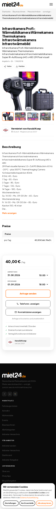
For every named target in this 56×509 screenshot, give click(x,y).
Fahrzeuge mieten (9, 406)
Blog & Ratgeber (9, 481)
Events (5, 420)
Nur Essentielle (27, 503)
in (10, 394)
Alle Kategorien (8, 430)
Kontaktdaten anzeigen (29, 312)
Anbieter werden (9, 446)
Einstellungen (10, 503)
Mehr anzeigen (9, 213)
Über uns (6, 471)
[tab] (8, 116)
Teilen (9, 66)
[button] (28, 91)
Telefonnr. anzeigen (29, 304)
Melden (22, 66)
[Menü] (51, 4)
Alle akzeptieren (44, 503)
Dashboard (7, 455)
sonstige (46, 12)
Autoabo (6, 411)
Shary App (6, 476)
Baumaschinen (19, 12)
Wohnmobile (7, 415)
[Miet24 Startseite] (12, 4)
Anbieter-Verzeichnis (11, 434)
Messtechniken (34, 12)
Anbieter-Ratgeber (10, 460)
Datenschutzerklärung (29, 498)
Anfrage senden (28, 293)
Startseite (6, 12)
